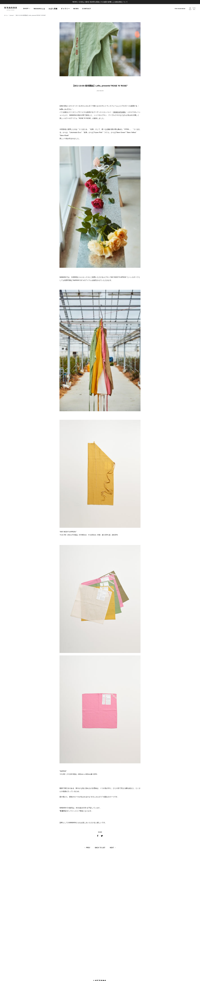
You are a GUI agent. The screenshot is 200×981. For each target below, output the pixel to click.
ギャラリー (65, 9)
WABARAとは (39, 9)
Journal (11, 15)
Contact (86, 9)
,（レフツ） (65, 109)
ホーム (6, 15)
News (76, 9)
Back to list (100, 848)
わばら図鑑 (53, 9)
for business (180, 8)
